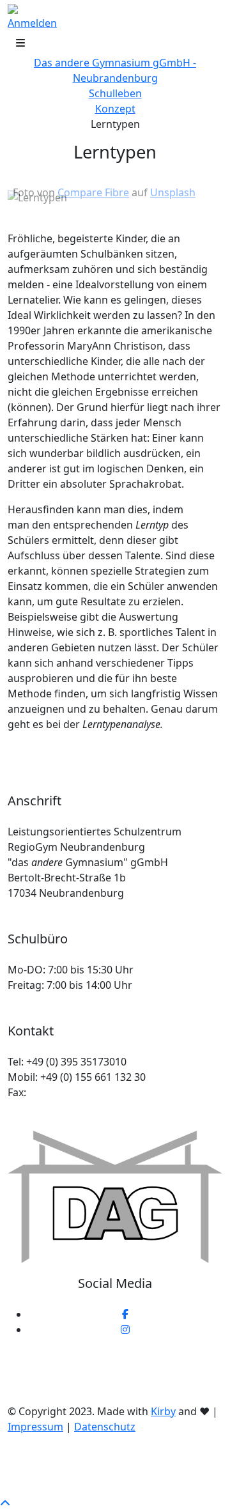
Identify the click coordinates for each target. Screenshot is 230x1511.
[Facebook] (125, 1314)
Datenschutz (104, 1427)
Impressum (35, 1427)
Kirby (163, 1411)
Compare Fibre (93, 192)
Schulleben (115, 93)
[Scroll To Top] (5, 1503)
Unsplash (172, 192)
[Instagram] (125, 1329)
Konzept (115, 109)
